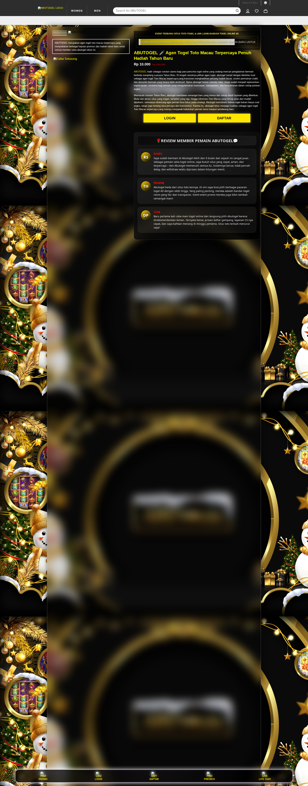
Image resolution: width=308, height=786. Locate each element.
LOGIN (169, 118)
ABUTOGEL (140, 71)
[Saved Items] (256, 10)
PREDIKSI (209, 779)
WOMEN (77, 10)
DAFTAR (224, 118)
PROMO (43, 779)
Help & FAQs (250, 2)
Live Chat (265, 779)
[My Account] (247, 10)
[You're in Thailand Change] (265, 2)
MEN (97, 10)
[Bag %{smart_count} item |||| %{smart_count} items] (265, 10)
